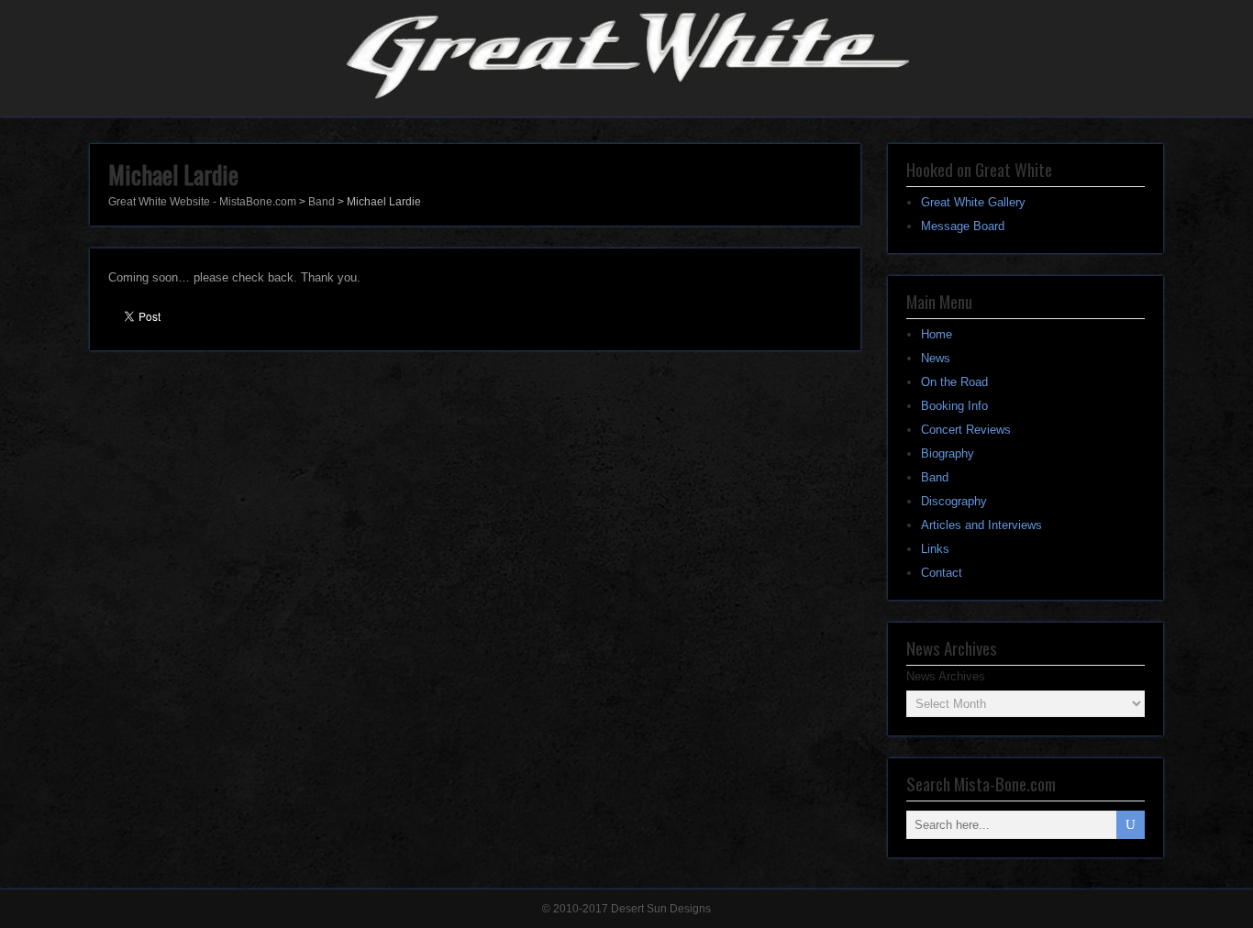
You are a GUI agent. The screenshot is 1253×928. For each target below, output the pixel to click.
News (935, 358)
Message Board (962, 226)
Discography (954, 501)
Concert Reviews (966, 429)
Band (934, 477)
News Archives (945, 676)
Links (935, 549)
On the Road (954, 382)
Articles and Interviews (981, 525)
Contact (941, 573)
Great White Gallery (973, 202)
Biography (947, 453)
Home (936, 334)
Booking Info (954, 406)
